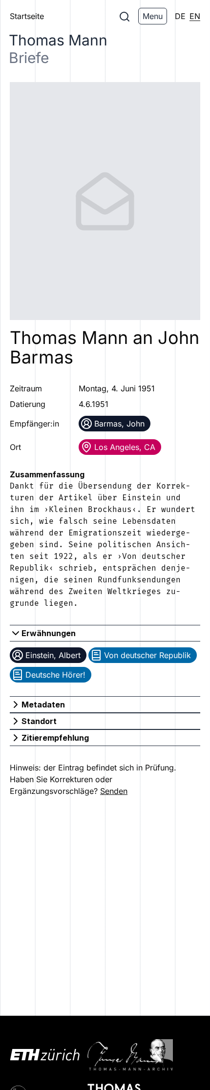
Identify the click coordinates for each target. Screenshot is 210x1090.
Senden (113, 791)
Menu (153, 16)
